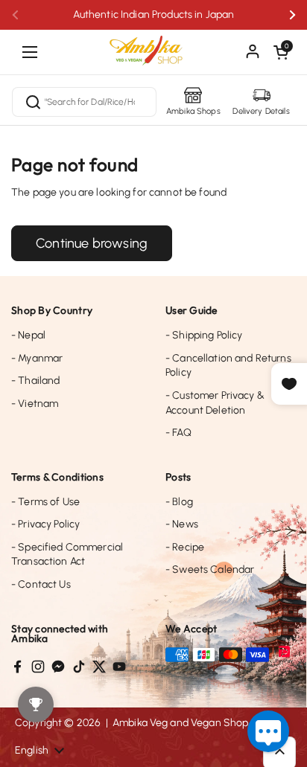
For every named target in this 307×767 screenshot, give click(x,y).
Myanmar (37, 358)
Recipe (184, 547)
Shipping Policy (203, 335)
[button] (281, 52)
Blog (179, 501)
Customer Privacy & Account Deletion (215, 403)
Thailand (35, 380)
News (181, 524)
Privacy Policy (45, 524)
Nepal (28, 335)
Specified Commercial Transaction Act (67, 554)
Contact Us (41, 584)
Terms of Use (45, 501)
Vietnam (34, 403)
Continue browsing (92, 243)
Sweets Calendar (209, 569)
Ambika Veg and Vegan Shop (181, 722)
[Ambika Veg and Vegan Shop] (153, 45)
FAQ (178, 432)
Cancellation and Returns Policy (228, 365)
